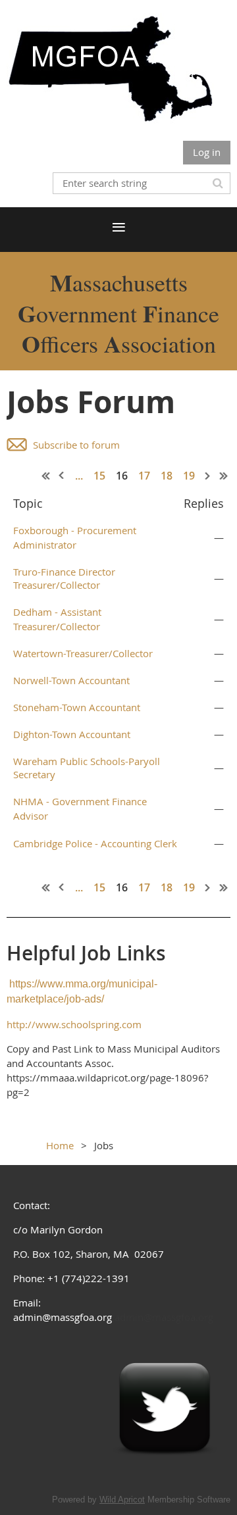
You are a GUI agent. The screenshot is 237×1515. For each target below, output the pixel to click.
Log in (207, 152)
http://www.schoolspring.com (74, 1024)
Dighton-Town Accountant (71, 734)
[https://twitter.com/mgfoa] (164, 1471)
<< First (46, 475)
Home (60, 1145)
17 (144, 475)
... (79, 475)
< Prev (61, 475)
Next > (208, 475)
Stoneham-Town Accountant (76, 707)
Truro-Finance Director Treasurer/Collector (64, 578)
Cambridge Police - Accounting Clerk (95, 843)
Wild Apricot (122, 1499)
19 (189, 475)
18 (166, 475)
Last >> (223, 475)
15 (99, 475)
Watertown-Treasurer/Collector (83, 653)
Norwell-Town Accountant (71, 680)
